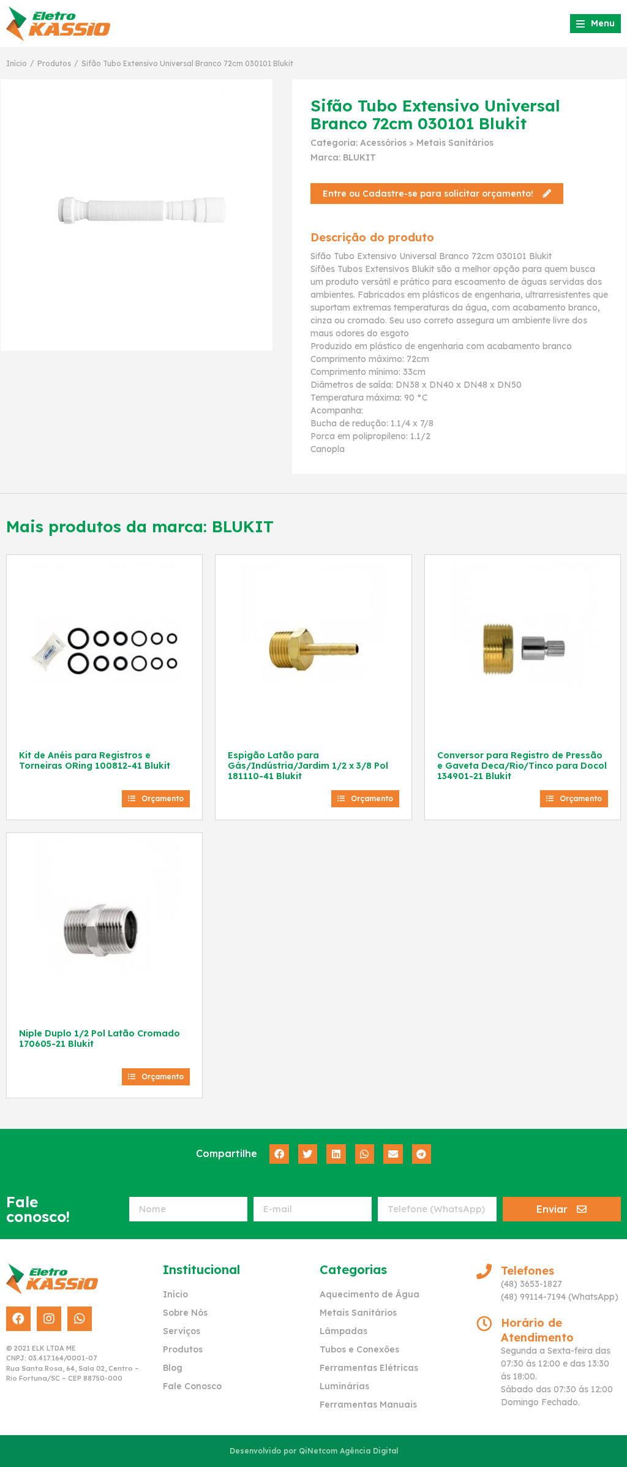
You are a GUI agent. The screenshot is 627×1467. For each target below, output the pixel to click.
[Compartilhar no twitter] (308, 1154)
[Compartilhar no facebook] (279, 1154)
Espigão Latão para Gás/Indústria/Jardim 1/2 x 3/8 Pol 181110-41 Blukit (308, 766)
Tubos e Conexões (359, 1349)
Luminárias (344, 1386)
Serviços (181, 1331)
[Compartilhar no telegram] (422, 1154)
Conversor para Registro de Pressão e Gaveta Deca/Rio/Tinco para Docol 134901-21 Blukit (522, 766)
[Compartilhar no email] (393, 1154)
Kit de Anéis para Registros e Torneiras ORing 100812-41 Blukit (94, 760)
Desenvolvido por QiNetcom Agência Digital (314, 1450)
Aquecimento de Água (369, 1294)
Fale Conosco (192, 1386)
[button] (436, 193)
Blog (172, 1367)
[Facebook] (18, 1319)
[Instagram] (49, 1319)
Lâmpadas (343, 1331)
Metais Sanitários (455, 142)
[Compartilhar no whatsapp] (365, 1154)
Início (16, 63)
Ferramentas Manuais (368, 1404)
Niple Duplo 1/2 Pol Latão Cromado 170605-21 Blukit (99, 1038)
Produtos (54, 63)
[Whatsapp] (79, 1319)
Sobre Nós (185, 1312)
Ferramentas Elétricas (369, 1367)
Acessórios (383, 142)
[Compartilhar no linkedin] (336, 1154)
